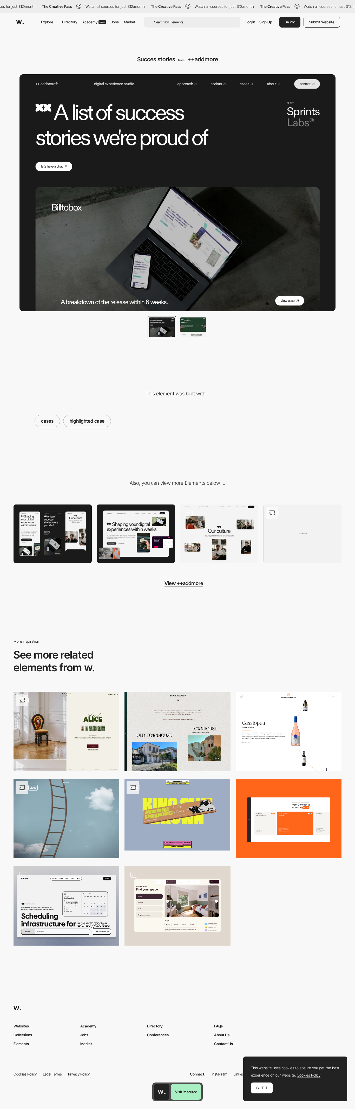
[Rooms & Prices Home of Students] (177, 905)
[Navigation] (303, 533)
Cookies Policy (25, 1074)
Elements (21, 1043)
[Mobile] (53, 533)
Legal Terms (52, 1074)
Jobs (115, 22)
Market (129, 22)
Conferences (158, 1035)
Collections (23, 1035)
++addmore (202, 59)
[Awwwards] (20, 22)
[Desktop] (136, 533)
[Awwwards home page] (161, 1092)
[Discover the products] (66, 818)
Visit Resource (186, 1092)
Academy (93, 22)
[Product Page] (66, 731)
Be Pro (290, 22)
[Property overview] (177, 731)
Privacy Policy (79, 1074)
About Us (221, 1035)
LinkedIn (240, 1074)
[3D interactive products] (177, 815)
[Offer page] (288, 819)
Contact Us (223, 1043)
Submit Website (321, 22)
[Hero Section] (66, 905)
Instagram (219, 1074)
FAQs (218, 1026)
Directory (69, 22)
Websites (21, 1026)
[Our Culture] (219, 533)
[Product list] (288, 731)
